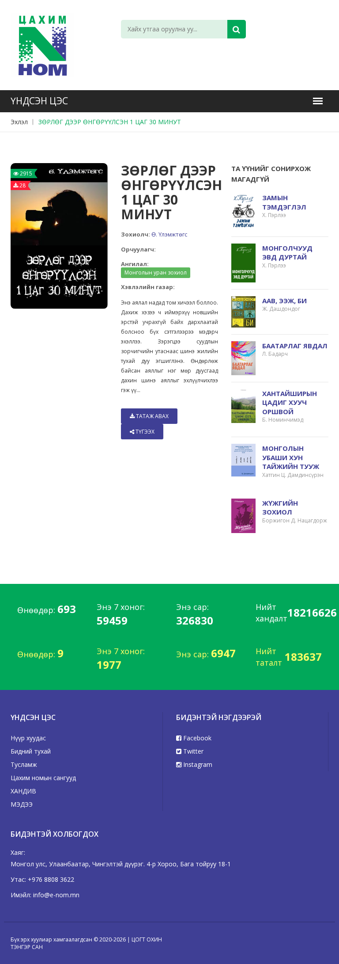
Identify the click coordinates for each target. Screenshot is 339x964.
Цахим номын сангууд (43, 777)
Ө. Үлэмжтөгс (169, 234)
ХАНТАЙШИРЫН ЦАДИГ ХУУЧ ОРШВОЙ (289, 402)
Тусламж (24, 764)
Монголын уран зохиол (155, 272)
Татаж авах (152, 416)
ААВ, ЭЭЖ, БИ (284, 300)
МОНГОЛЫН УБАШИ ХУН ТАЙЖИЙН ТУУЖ (290, 457)
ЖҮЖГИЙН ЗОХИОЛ (280, 508)
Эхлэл (19, 122)
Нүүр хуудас (28, 738)
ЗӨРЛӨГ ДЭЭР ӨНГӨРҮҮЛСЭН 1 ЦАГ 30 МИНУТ (109, 122)
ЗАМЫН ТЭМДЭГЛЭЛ (284, 202)
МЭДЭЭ (22, 804)
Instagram (196, 764)
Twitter (192, 751)
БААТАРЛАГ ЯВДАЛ (295, 345)
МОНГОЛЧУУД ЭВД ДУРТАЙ (287, 253)
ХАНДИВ (23, 791)
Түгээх (144, 431)
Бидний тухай (31, 751)
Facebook (196, 738)
